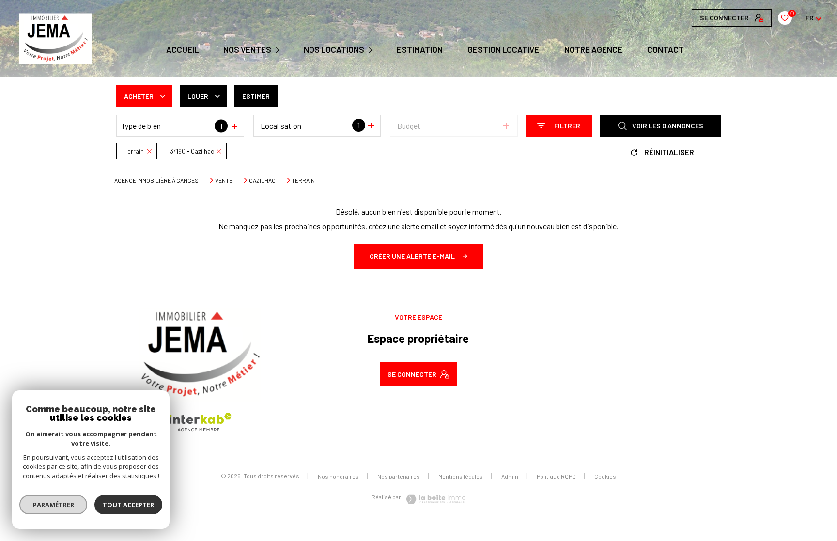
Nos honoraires (338, 476)
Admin (509, 476)
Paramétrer (53, 504)
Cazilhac (262, 180)
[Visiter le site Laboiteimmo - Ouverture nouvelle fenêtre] (435, 499)
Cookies (605, 476)
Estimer (256, 96)
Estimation (420, 50)
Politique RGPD (556, 476)
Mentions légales (460, 476)
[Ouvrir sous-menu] (278, 49)
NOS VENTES (247, 50)
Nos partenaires (398, 476)
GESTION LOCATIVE (503, 50)
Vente (223, 180)
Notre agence (593, 50)
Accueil (182, 50)
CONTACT (665, 50)
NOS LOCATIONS (334, 50)
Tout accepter (128, 504)
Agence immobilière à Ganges (156, 180)
